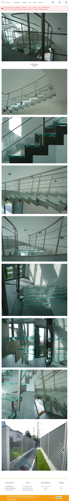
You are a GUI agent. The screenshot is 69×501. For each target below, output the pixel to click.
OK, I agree (53, 497)
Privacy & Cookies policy (45, 486)
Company (24, 2)
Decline (59, 497)
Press (29, 2)
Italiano (61, 488)
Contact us (40, 2)
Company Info (45, 488)
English (61, 486)
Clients (34, 2)
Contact (45, 490)
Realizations (17, 2)
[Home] (6, 2)
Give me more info (11, 500)
